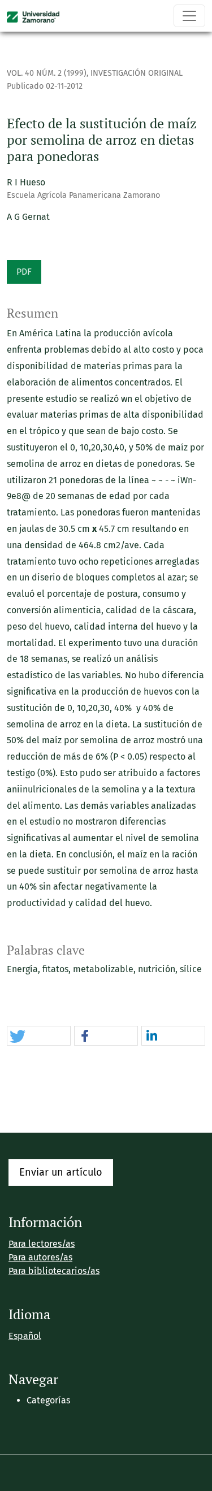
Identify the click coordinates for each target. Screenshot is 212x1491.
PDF (24, 271)
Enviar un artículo (60, 1172)
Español (24, 1335)
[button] (38, 1036)
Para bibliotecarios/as (53, 1270)
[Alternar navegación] (189, 16)
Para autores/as (40, 1257)
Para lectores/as (41, 1243)
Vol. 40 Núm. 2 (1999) (46, 73)
